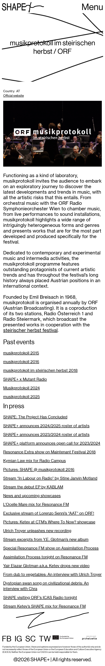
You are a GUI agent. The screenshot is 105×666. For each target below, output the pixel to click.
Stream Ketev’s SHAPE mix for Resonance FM (44, 606)
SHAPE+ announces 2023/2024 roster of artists (46, 434)
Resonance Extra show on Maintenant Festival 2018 (49, 452)
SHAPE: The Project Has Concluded (35, 417)
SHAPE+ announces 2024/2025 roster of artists (46, 425)
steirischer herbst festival (30, 330)
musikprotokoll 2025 (21, 396)
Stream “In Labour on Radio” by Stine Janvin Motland (50, 478)
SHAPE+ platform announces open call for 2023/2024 (51, 443)
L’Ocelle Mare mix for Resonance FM (36, 504)
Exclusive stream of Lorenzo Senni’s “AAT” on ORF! (48, 513)
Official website (13, 95)
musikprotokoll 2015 (21, 353)
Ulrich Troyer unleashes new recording (37, 530)
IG (18, 639)
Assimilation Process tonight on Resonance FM (45, 557)
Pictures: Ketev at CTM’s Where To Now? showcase (49, 522)
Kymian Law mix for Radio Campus (34, 460)
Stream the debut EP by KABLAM (33, 487)
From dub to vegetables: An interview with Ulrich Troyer (52, 574)
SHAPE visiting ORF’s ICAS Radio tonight (40, 597)
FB (6, 639)
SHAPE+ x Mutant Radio (25, 379)
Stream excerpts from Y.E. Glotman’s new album (45, 539)
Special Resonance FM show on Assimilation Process (51, 548)
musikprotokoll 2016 (21, 361)
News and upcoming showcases (32, 495)
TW (45, 639)
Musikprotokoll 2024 (21, 388)
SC (30, 639)
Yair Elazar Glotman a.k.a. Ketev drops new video (46, 565)
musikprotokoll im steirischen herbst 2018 (40, 370)
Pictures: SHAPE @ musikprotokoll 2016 (38, 469)
